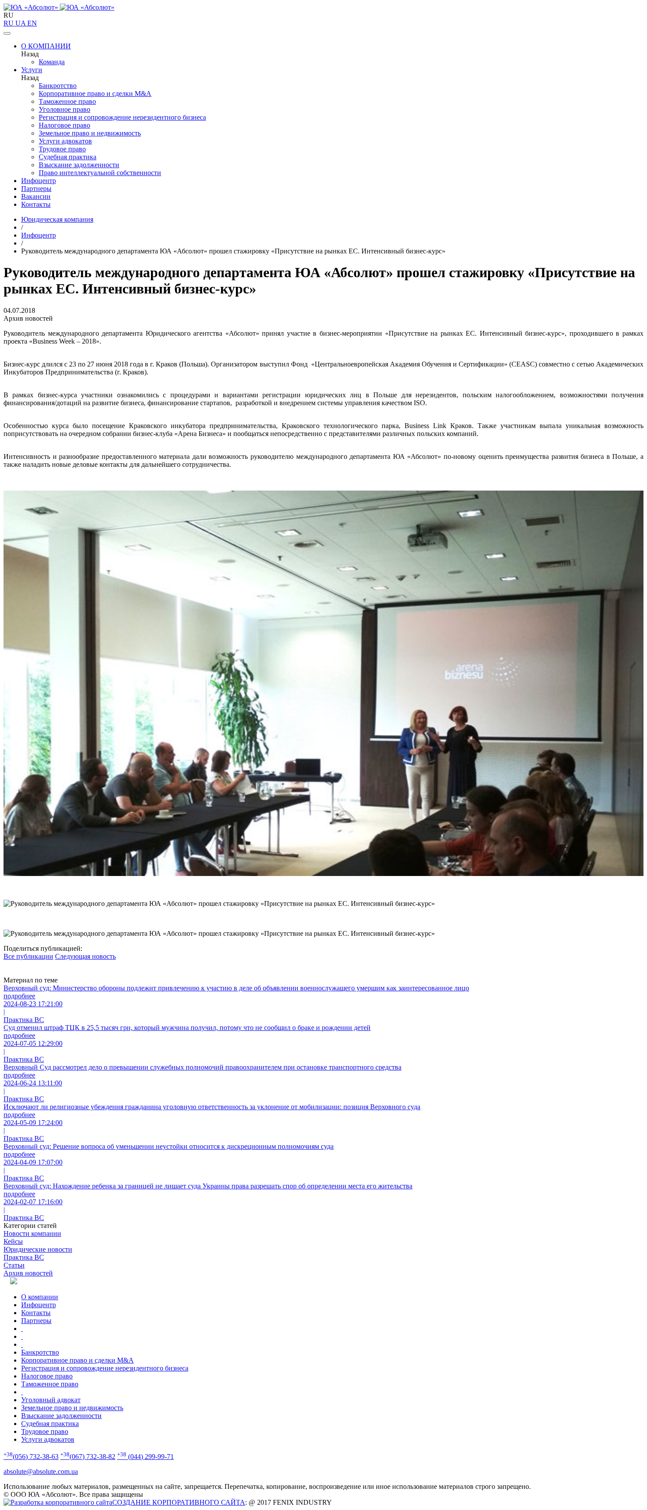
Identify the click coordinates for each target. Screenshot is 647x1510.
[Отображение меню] (7, 33)
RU (9, 23)
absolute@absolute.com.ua (41, 1471)
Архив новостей (28, 1273)
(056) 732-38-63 (31, 1456)
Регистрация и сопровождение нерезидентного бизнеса (122, 117)
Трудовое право (62, 149)
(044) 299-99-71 (145, 1456)
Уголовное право (64, 109)
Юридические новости (38, 1249)
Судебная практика (67, 157)
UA (21, 23)
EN (32, 23)
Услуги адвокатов (65, 141)
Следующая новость (85, 956)
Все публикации (28, 956)
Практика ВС (24, 1257)
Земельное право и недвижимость (90, 133)
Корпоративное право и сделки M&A (95, 93)
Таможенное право (67, 101)
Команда (52, 62)
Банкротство (58, 85)
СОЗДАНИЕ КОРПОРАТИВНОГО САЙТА (178, 1502)
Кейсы (13, 1241)
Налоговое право (64, 125)
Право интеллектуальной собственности (100, 172)
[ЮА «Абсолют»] (323, 7)
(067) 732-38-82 (87, 1456)
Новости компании (32, 1233)
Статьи (14, 1265)
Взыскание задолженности (79, 165)
